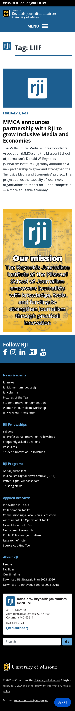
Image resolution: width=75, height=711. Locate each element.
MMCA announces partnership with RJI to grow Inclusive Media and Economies (36, 131)
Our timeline (11, 574)
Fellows (8, 432)
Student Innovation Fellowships (24, 452)
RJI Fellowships (15, 424)
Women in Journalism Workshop (24, 408)
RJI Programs (13, 463)
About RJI (10, 557)
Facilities (9, 569)
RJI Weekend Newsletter (19, 413)
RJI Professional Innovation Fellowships (29, 437)
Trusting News (12, 486)
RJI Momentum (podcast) (19, 387)
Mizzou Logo (6, 13)
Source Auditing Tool (17, 545)
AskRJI (62, 702)
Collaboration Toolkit (16, 510)
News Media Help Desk (18, 525)
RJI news (8, 382)
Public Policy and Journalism (22, 535)
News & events (14, 375)
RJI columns (11, 392)
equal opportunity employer (31, 700)
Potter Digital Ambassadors (21, 481)
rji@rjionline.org (17, 628)
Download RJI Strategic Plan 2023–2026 (29, 579)
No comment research (18, 530)
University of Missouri (27, 17)
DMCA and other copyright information (38, 685)
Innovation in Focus (16, 505)
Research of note (14, 540)
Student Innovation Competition (24, 403)
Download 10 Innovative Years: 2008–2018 (31, 585)
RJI (34, 13)
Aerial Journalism (14, 471)
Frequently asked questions (21, 442)
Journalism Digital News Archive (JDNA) (29, 476)
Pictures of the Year (16, 397)
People (7, 564)
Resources (10, 447)
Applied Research (16, 498)
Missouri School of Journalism (24, 3)
